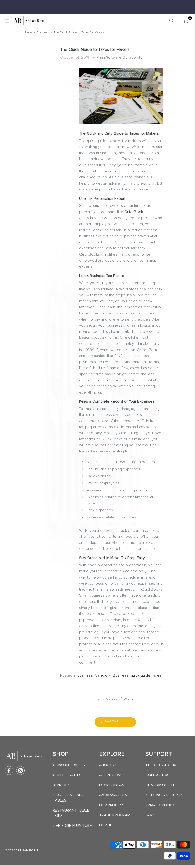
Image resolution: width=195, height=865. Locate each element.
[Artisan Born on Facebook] (9, 770)
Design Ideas (111, 785)
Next (125, 698)
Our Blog (108, 825)
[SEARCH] (171, 20)
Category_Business (112, 675)
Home (28, 32)
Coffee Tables (67, 775)
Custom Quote (160, 785)
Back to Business (117, 721)
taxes (157, 675)
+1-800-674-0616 (161, 765)
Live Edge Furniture (72, 825)
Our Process (112, 805)
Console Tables (69, 765)
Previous (110, 698)
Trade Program (114, 815)
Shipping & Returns (164, 795)
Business (43, 32)
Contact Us (157, 775)
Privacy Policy (160, 805)
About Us (108, 765)
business (85, 675)
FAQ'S (151, 815)
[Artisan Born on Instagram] (20, 770)
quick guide (141, 675)
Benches (61, 785)
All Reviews (111, 775)
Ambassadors (113, 795)
